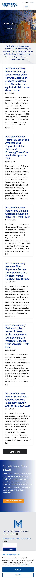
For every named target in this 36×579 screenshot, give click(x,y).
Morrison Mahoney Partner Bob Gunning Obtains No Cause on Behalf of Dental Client (17, 212)
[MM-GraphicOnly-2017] (18, 521)
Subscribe (10, 550)
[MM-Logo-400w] (9, 4)
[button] (23, 2)
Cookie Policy (25, 565)
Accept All (18, 569)
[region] (18, 565)
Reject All (18, 575)
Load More (15, 452)
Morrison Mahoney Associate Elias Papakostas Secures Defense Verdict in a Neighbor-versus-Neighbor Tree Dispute (17, 270)
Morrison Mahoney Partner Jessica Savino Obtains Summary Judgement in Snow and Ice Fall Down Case (17, 399)
